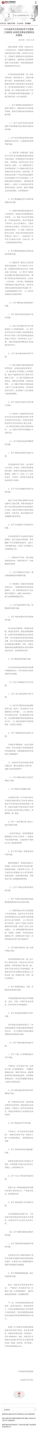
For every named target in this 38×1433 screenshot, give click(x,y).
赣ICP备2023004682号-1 (10, 1424)
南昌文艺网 (11, 23)
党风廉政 (28, 23)
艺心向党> (20, 23)
